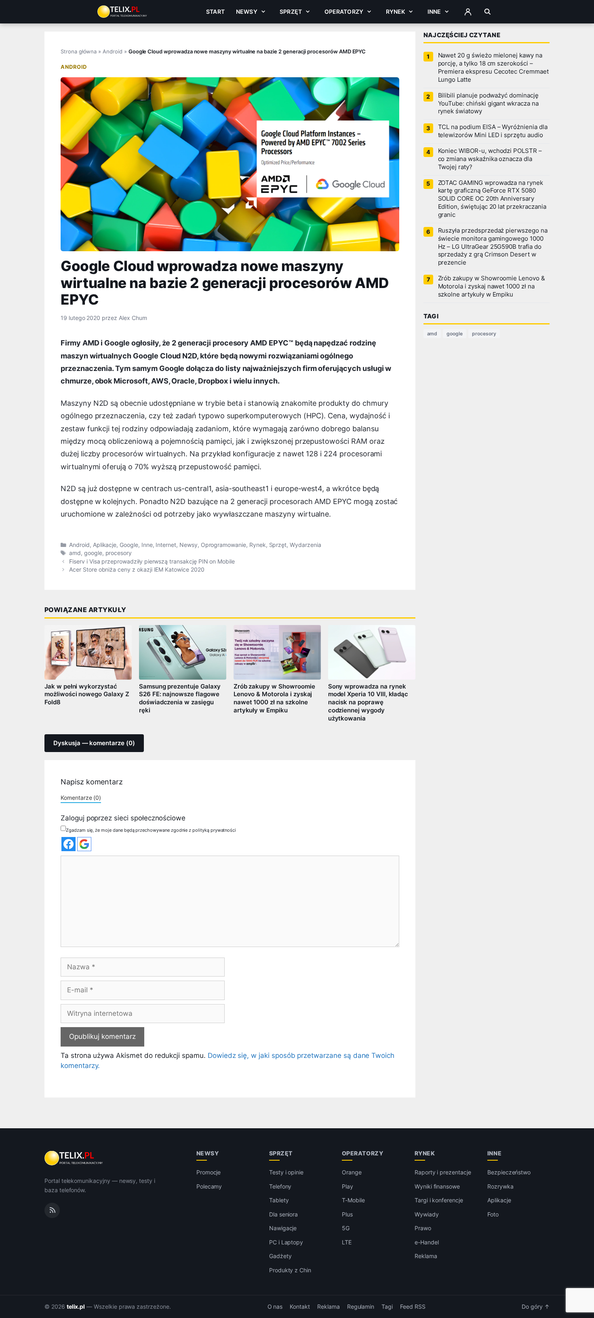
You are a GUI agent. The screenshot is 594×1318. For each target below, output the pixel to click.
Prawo (423, 1228)
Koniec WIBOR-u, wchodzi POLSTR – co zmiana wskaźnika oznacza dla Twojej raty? (490, 159)
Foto (493, 1214)
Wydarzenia (305, 545)
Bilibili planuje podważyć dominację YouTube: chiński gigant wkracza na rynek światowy (488, 103)
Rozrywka (500, 1186)
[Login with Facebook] (68, 844)
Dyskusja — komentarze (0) (94, 743)
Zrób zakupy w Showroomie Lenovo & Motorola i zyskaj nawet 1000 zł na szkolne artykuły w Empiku (274, 698)
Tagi (387, 1306)
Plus (347, 1214)
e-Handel (427, 1242)
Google (129, 545)
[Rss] (52, 1210)
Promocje (208, 1172)
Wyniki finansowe (437, 1186)
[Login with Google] (84, 844)
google (93, 553)
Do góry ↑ (536, 1306)
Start (215, 11)
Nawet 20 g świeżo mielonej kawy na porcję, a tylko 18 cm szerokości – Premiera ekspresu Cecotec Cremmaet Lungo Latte (493, 67)
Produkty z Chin (290, 1270)
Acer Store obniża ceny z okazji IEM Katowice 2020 (136, 569)
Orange (352, 1172)
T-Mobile (353, 1200)
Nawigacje (283, 1228)
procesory (118, 553)
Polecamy (209, 1186)
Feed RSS (412, 1306)
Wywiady (427, 1214)
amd (75, 553)
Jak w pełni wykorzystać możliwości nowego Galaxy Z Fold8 (86, 694)
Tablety (279, 1200)
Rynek (395, 11)
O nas (275, 1306)
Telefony (280, 1186)
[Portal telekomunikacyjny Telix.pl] (74, 1158)
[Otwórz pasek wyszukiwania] (487, 11)
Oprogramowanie (223, 545)
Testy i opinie (286, 1172)
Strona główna (79, 51)
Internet (166, 545)
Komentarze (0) (81, 797)
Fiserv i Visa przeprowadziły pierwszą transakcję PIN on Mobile (152, 561)
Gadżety (280, 1255)
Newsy (246, 11)
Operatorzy (343, 11)
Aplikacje (105, 545)
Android (112, 51)
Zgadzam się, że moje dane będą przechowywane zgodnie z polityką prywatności (151, 830)
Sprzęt (291, 11)
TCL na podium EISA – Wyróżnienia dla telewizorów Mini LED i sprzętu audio (493, 131)
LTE (347, 1242)
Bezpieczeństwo (509, 1172)
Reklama (426, 1255)
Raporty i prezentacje (443, 1172)
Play (347, 1186)
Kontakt (300, 1306)
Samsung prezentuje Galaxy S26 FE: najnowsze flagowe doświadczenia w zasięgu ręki (180, 698)
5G (346, 1228)
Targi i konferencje (439, 1200)
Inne (434, 11)
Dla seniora (283, 1214)
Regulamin (361, 1306)
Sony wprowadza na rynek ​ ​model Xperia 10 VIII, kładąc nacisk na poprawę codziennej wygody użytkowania (368, 702)
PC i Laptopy (286, 1242)
